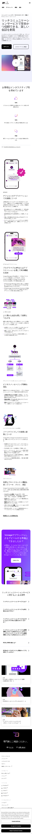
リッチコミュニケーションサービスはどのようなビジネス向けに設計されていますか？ (15, 620)
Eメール (11, 747)
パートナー (4, 758)
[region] (16, 821)
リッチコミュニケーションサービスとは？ (15, 601)
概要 (3, 7)
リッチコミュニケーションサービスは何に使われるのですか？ (15, 610)
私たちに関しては (5, 773)
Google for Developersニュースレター (12, 146)
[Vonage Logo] (5, 3)
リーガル (3, 802)
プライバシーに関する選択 (7, 807)
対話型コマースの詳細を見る (10, 515)
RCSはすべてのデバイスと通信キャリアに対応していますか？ (15, 651)
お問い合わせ (21, 747)
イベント (3, 775)
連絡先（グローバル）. (6, 766)
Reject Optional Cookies (16, 830)
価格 (20, 7)
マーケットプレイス (6, 756)
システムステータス (6, 761)
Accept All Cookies (16, 826)
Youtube (5, 793)
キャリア (3, 778)
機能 (16, 7)
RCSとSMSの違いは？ (9, 642)
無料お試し (6, 46)
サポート (3, 763)
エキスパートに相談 (20, 47)
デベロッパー (9, 7)
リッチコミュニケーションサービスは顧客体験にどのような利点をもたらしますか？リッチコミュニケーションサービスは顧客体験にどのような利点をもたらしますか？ (15, 632)
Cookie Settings (16, 821)
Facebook (5, 785)
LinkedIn (5, 788)
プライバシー (4, 805)
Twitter (4, 790)
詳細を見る (16, 560)
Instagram (5, 795)
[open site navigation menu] (29, 3)
